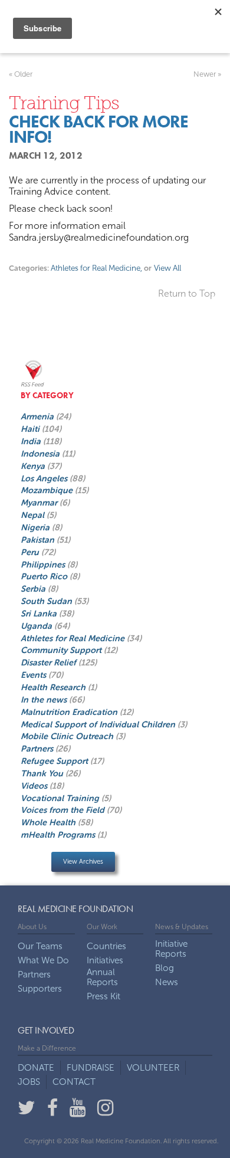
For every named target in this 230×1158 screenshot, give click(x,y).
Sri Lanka (40, 613)
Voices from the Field (64, 810)
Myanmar (40, 502)
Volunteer (153, 1068)
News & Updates (181, 927)
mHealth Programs (59, 834)
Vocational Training (61, 798)
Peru (31, 552)
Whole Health (49, 822)
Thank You (43, 773)
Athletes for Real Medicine (96, 268)
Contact (74, 1082)
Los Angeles (45, 478)
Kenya (34, 466)
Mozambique (48, 490)
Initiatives (105, 961)
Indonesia (41, 453)
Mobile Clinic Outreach (68, 736)
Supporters (40, 989)
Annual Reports (102, 977)
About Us (32, 927)
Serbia (34, 588)
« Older (20, 74)
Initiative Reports (171, 949)
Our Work (102, 927)
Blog (164, 968)
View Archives (83, 861)
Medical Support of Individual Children (99, 724)
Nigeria (36, 527)
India (32, 441)
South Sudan (47, 601)
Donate (36, 1068)
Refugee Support (55, 761)
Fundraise (90, 1068)
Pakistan (39, 539)
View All (166, 268)
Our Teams (40, 947)
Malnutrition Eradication (70, 712)
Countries (106, 947)
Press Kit (103, 997)
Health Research (54, 687)
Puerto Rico (45, 576)
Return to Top (186, 293)
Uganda (37, 626)
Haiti (31, 429)
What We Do (43, 961)
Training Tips (64, 102)
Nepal (34, 515)
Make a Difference (47, 1048)
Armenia (38, 416)
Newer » (207, 74)
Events (34, 675)
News (166, 982)
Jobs (29, 1082)
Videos (35, 785)
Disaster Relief (49, 662)
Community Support (62, 650)
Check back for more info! (98, 129)
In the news (45, 699)
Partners (38, 748)
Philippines (44, 564)
